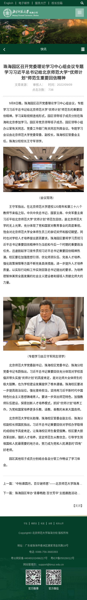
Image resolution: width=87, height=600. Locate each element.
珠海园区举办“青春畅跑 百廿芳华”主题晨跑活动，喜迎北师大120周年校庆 (48, 493)
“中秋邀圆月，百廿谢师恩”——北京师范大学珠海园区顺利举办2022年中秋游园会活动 (48, 483)
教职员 (34, 523)
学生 (25, 523)
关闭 (78, 505)
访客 (50, 523)
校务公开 (60, 523)
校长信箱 (57, 3)
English (8, 3)
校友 (43, 523)
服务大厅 (40, 3)
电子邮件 (24, 3)
